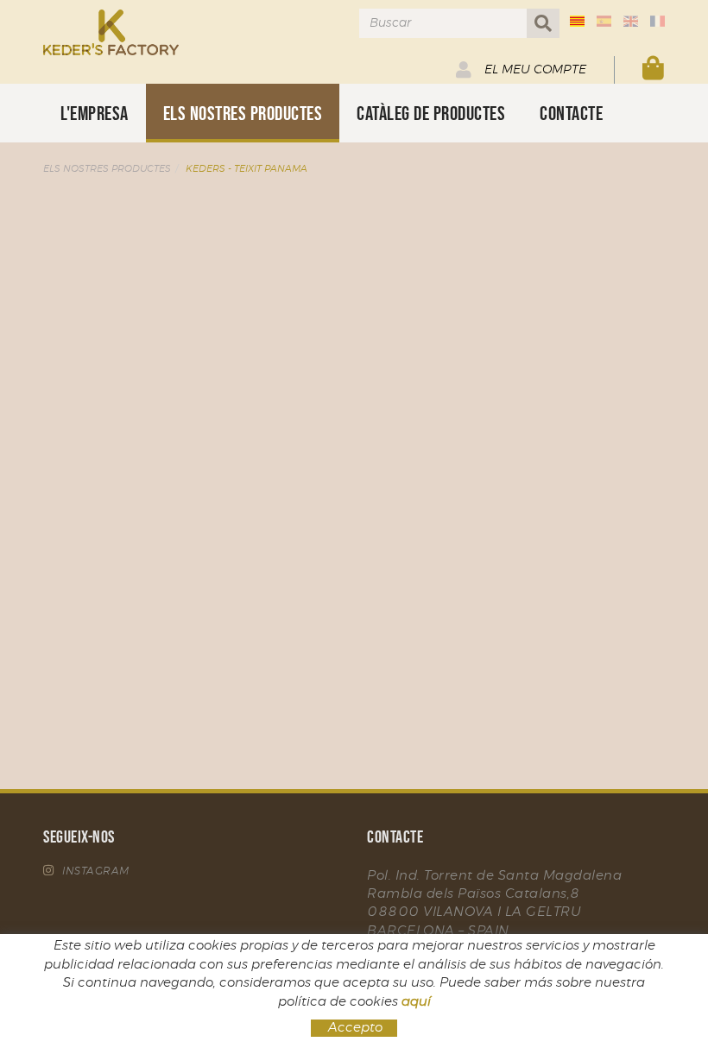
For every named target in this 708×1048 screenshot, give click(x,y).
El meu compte (533, 70)
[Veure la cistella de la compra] (653, 69)
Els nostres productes (107, 169)
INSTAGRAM (96, 871)
